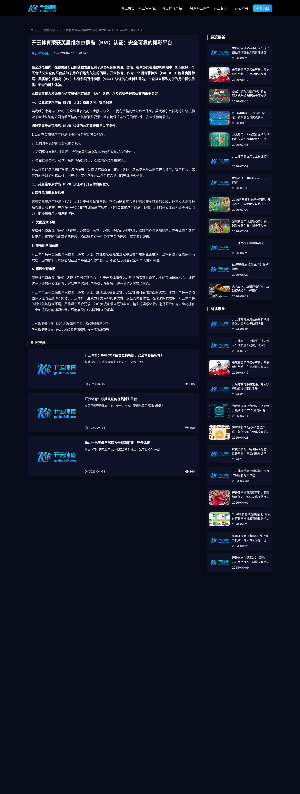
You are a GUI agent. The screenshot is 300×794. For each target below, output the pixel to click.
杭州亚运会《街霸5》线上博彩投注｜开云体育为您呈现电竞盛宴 (250, 538)
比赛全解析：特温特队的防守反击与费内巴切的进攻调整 (250, 451)
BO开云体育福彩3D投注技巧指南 (250, 267)
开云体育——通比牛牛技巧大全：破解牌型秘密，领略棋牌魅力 (250, 343)
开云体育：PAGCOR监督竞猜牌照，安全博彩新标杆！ (76, 329)
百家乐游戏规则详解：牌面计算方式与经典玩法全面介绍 (250, 93)
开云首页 (127, 8)
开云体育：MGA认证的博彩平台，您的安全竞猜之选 (75, 323)
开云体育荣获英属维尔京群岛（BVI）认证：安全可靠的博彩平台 (101, 30)
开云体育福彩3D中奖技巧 (248, 243)
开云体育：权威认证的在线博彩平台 (111, 399)
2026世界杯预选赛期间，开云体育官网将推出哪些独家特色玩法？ (251, 516)
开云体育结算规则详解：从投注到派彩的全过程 (250, 473)
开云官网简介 (148, 8)
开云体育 (38, 292)
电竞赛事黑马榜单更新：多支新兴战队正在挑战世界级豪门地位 (250, 72)
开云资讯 (220, 8)
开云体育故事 (46, 30)
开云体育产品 (172, 8)
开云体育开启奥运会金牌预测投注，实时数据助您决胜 (250, 321)
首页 (30, 30)
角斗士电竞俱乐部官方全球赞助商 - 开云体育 (117, 443)
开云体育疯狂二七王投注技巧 (250, 156)
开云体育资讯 (40, 53)
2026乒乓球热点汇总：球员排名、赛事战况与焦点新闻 (251, 115)
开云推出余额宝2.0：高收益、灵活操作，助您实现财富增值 (250, 560)
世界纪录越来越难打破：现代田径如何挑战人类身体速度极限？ (250, 50)
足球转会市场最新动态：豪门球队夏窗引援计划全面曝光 (250, 223)
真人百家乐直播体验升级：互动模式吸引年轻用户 (250, 288)
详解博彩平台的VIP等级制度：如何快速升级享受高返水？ (249, 430)
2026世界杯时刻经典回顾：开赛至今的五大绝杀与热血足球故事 (251, 202)
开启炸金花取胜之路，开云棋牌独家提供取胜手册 (250, 386)
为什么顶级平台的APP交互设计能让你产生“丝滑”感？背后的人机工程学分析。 (250, 408)
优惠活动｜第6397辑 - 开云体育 (250, 180)
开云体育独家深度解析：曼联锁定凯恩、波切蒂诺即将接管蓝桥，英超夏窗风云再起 (250, 495)
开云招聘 (241, 8)
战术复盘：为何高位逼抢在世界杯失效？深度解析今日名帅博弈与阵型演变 (250, 137)
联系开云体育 (200, 8)
